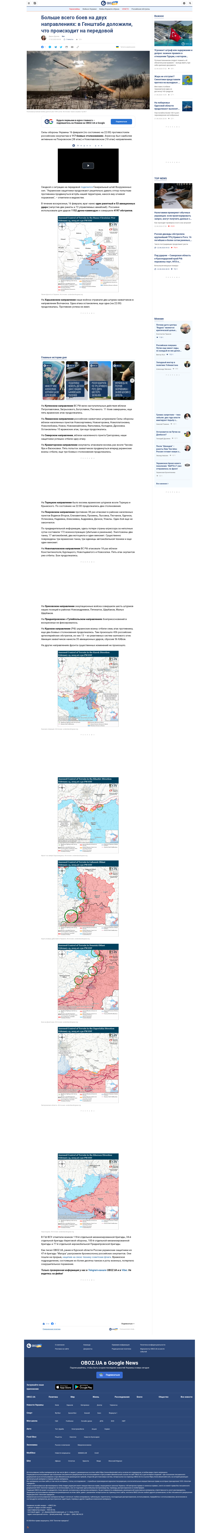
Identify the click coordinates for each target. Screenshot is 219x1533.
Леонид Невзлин (162, 456)
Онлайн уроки (86, 1421)
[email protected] (56, 1514)
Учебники (69, 1421)
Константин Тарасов (163, 334)
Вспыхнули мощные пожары (166, 266)
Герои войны (74, 9)
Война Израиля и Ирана (109, 9)
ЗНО (112, 1421)
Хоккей (87, 1413)
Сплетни (71, 1461)
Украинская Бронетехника (165, 472)
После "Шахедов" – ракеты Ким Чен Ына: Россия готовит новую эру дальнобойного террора (168, 449)
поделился (87, 187)
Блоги (139, 1397)
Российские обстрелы (141, 9)
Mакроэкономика (84, 1445)
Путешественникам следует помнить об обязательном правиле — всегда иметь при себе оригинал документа (172, 62)
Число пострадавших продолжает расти (171, 244)
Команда (86, 1345)
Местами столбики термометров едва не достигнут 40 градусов (163, 89)
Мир (73, 1397)
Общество (163, 1397)
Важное (159, 15)
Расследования (122, 1397)
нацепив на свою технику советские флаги (87, 1257)
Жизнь (96, 1397)
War (63, 36)
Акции (94, 1429)
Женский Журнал (115, 1461)
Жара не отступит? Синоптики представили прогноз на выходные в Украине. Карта (167, 79)
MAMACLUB (82, 1453)
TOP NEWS (160, 178)
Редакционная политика (51, 1329)
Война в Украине (90, 9)
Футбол (58, 1413)
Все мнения (161, 484)
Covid (96, 1453)
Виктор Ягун (160, 355)
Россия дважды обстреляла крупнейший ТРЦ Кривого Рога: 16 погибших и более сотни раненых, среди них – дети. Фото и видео (172, 237)
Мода (99, 1461)
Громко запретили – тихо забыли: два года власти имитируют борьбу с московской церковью (168, 418)
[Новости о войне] (113, 1330)
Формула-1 (113, 1413)
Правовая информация (121, 1345)
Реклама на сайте (62, 1349)
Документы (87, 1349)
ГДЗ (56, 1421)
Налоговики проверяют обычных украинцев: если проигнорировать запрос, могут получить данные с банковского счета (172, 215)
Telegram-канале (97, 1270)
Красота (86, 1461)
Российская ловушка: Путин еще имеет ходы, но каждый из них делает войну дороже (168, 348)
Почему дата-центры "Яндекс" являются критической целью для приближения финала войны (166, 328)
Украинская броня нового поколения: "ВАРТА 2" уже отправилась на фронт (168, 466)
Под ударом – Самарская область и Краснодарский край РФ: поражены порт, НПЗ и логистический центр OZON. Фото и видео (173, 258)
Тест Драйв (59, 1429)
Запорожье (85, 1405)
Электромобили (77, 1429)
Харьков (70, 1405)
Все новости (186, 1397)
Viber (124, 1270)
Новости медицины (62, 1453)
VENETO (125, 9)
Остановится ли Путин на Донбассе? (168, 433)
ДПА (101, 1421)
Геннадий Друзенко (163, 439)
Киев (57, 1405)
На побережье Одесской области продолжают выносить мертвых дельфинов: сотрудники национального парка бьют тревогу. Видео (166, 105)
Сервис (107, 1429)
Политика (53, 1397)
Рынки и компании (62, 1445)
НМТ (123, 1421)
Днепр (99, 1405)
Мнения (159, 318)
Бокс (99, 1413)
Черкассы (113, 1405)
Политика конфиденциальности (152, 1345)
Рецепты (58, 1437)
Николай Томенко (162, 424)
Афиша (57, 1461)
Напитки (73, 1437)
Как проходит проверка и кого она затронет (172, 223)
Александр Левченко (163, 369)
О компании (60, 1345)
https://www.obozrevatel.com (110, 1472)
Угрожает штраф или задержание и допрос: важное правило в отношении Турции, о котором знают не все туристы (173, 53)
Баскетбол (72, 1413)
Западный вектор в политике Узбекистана (167, 363)
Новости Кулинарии (91, 1437)
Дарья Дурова (54, 36)
